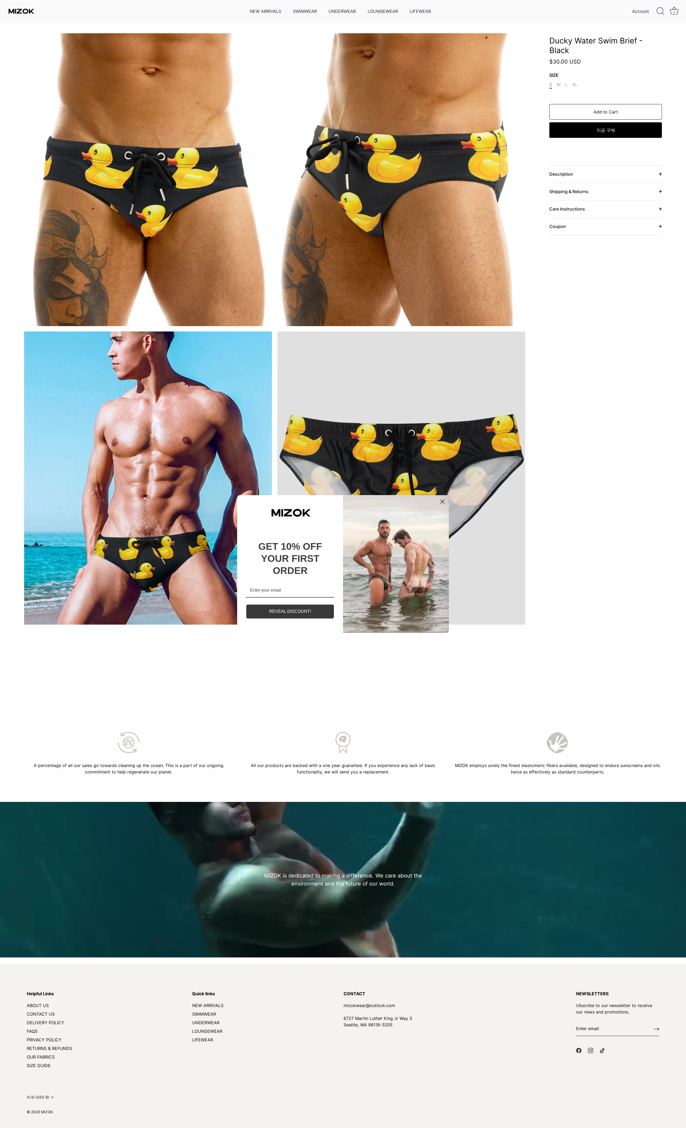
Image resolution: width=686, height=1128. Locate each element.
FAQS (32, 1031)
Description (561, 174)
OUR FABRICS (41, 1057)
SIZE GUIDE (39, 1065)
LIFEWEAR (420, 11)
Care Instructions (567, 209)
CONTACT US (41, 1014)
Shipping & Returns (568, 191)
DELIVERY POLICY (45, 1022)
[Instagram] (590, 1050)
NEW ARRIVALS (265, 11)
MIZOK (47, 1112)
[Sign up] (656, 1029)
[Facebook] (578, 1050)
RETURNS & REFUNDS (49, 1048)
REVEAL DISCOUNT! (290, 611)
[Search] (660, 11)
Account (640, 11)
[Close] (442, 501)
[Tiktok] (602, 1050)
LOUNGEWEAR (383, 11)
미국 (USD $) (38, 1097)
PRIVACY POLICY (44, 1039)
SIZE (553, 75)
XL (574, 84)
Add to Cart (606, 112)
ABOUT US (38, 1005)
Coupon (557, 226)
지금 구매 (605, 130)
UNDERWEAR (342, 11)
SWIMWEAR (305, 11)
